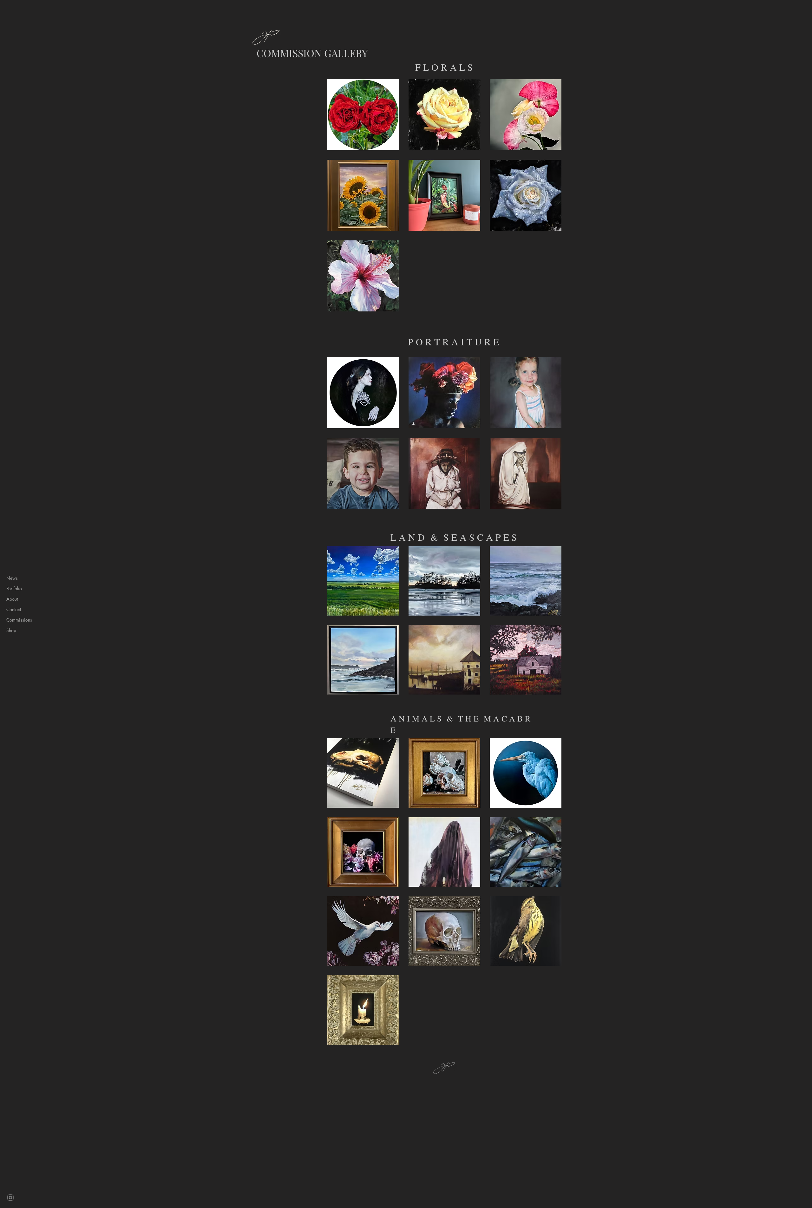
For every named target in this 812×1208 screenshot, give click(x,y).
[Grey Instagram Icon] (10, 1197)
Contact (13, 609)
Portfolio (14, 588)
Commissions (19, 620)
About (12, 599)
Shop (11, 630)
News (12, 578)
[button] (363, 114)
